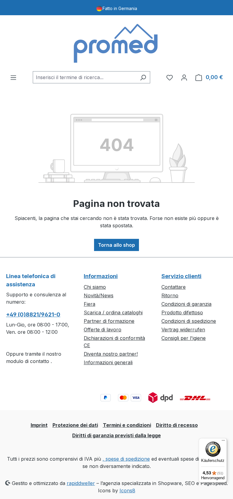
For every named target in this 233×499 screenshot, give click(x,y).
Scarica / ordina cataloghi (113, 312)
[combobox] (84, 77)
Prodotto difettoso (182, 312)
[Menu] (13, 77)
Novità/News (98, 295)
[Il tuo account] (184, 77)
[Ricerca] (143, 77)
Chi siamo (95, 287)
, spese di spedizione (126, 459)
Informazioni (101, 276)
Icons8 (127, 490)
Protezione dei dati (75, 425)
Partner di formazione (109, 321)
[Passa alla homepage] (116, 43)
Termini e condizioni (127, 425)
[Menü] (223, 441)
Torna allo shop (116, 245)
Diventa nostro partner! (111, 354)
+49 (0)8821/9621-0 (33, 314)
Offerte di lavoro (102, 329)
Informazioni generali (108, 362)
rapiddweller (81, 483)
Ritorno (169, 295)
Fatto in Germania (120, 8)
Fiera (89, 304)
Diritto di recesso (177, 425)
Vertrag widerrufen (183, 329)
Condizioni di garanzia (186, 304)
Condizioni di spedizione (188, 321)
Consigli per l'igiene (183, 338)
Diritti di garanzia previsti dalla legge (116, 435)
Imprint (39, 425)
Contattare (173, 287)
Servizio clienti (181, 276)
